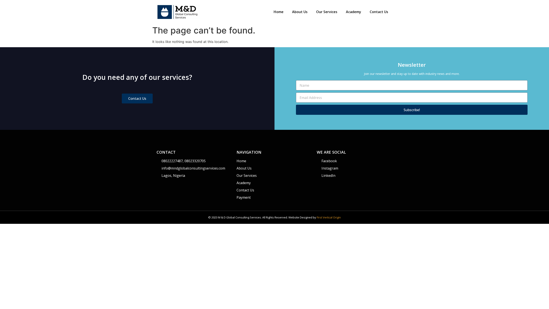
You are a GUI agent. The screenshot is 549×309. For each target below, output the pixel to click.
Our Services (326, 11)
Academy (353, 11)
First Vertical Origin (329, 217)
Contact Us (379, 11)
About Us (300, 11)
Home (279, 11)
